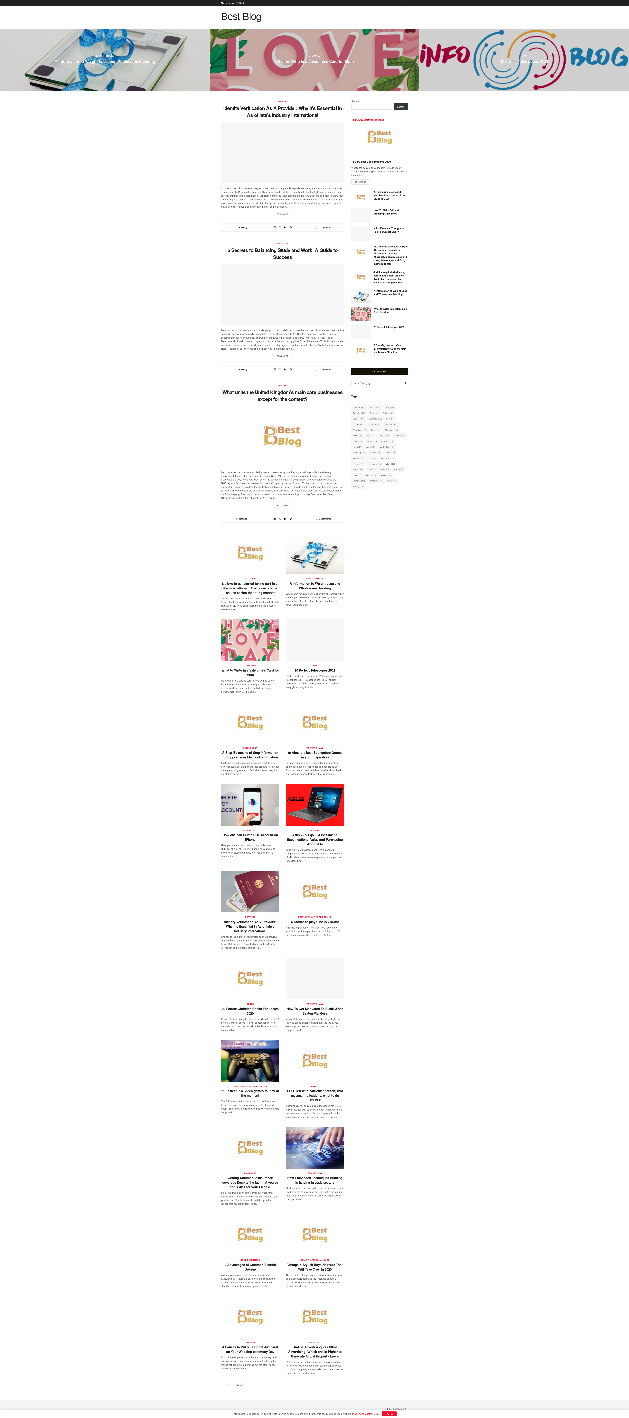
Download (360, 430)
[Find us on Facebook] (407, 3)
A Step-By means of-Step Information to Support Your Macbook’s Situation (250, 754)
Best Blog (241, 16)
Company (391, 424)
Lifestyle (250, 665)
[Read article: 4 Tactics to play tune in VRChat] (315, 892)
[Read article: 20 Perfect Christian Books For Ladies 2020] (250, 978)
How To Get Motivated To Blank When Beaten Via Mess (314, 1011)
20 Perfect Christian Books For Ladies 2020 (250, 1011)
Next (237, 1385)
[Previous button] (2, 60)
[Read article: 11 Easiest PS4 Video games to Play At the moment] (250, 1061)
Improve (387, 441)
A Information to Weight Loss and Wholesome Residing (315, 585)
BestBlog (242, 227)
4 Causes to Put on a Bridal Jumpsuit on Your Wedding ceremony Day (250, 1349)
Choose (374, 424)
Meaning (359, 452)
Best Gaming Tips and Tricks (524, 55)
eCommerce (314, 55)
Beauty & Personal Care (315, 1260)
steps (358, 469)
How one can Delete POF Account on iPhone (250, 837)
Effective (391, 430)
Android (375, 407)
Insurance (250, 1173)
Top (398, 469)
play (372, 458)
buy (315, 665)
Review (358, 463)
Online (390, 452)
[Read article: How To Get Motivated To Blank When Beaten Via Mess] (315, 978)
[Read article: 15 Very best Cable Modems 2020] (379, 137)
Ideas (372, 441)
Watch (371, 475)
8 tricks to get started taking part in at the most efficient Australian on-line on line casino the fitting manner (250, 588)
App (390, 407)
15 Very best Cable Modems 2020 (104, 61)
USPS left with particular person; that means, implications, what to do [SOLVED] (315, 1095)
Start (390, 463)
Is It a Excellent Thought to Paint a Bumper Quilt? (388, 230)
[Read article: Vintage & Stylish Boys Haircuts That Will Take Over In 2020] (315, 1234)
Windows (376, 480)
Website (359, 480)
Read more (284, 214)
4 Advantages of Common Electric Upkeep (250, 1267)
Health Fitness (315, 579)
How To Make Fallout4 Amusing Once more (524, 61)
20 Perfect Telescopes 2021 (315, 670)
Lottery (250, 579)
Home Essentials (250, 1260)
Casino (358, 424)
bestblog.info (399, 1408)
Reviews (315, 830)
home (358, 441)
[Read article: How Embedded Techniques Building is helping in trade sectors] (315, 1148)
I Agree (389, 1413)
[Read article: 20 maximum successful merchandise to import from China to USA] (361, 197)
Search (355, 101)
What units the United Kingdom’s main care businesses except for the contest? (282, 395)
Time (371, 469)
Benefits (359, 413)
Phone (358, 458)
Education (282, 243)
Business (375, 418)
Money (375, 452)
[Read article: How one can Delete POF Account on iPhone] (250, 805)
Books (250, 1004)
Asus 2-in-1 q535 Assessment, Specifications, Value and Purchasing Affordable (315, 839)
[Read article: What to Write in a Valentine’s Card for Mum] (250, 640)
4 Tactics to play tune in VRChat (315, 921)
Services (282, 101)
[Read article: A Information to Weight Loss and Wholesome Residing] (315, 553)
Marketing (315, 1342)
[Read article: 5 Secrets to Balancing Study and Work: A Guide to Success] (282, 294)
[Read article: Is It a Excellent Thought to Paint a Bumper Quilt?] (361, 234)
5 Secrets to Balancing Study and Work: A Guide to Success (283, 253)
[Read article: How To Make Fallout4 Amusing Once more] (361, 215)
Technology (250, 748)
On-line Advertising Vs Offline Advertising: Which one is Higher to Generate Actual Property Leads (315, 1351)
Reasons (387, 458)
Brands (358, 418)
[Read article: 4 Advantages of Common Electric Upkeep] (250, 1234)
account (359, 407)
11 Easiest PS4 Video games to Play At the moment (250, 1093)
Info (357, 447)
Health (282, 385)
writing (358, 486)
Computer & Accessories (105, 55)
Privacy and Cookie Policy (365, 1413)
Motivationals (314, 748)
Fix (370, 435)
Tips (385, 469)
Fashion (250, 1342)
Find (357, 435)
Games (383, 435)
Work (391, 480)
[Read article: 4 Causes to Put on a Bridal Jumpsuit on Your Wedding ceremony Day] (250, 1317)
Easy (376, 430)
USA (357, 475)
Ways (386, 475)
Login (370, 447)
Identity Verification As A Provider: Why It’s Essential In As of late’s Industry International (282, 111)
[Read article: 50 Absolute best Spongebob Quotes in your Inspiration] (315, 722)
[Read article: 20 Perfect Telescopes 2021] (315, 640)
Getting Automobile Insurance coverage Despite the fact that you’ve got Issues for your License (250, 1182)
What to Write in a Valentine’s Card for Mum (250, 672)
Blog (374, 413)
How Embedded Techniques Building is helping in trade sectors (315, 1180)
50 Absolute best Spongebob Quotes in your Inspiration (315, 754)
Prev (227, 1385)
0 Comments (325, 227)
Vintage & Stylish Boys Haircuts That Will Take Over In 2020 (315, 1267)
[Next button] (626, 60)
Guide (399, 435)
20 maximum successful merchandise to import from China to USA (314, 61)
